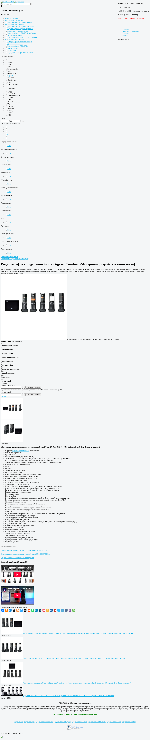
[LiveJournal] (40, 610)
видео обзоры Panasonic (44, 722)
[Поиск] (23, 121)
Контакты (126, 33)
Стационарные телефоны (14, 39)
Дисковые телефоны (15, 44)
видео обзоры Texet (114, 722)
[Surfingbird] (58, 610)
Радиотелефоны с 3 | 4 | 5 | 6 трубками (21, 33)
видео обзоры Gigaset (62, 722)
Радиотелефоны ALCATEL (17, 46)
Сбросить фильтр (11, 18)
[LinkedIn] (36, 610)
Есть (9, 146)
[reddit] (29, 610)
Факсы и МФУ (12, 48)
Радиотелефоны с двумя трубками (20, 29)
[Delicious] (21, 610)
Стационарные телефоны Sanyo (19, 42)
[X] (14, 610)
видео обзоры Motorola (97, 722)
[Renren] (51, 610)
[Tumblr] (66, 610)
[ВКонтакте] (2, 610)
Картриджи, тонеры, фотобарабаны (20, 53)
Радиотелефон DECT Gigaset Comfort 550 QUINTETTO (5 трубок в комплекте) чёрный (74, 658)
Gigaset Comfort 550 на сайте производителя (17, 558)
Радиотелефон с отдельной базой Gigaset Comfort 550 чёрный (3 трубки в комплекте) (78, 633)
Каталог (126, 30)
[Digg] (25, 610)
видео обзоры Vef (129, 722)
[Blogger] (17, 610)
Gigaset (10, 76)
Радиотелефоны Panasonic (15, 24)
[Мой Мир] (10, 610)
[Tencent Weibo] (62, 610)
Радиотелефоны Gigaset (14, 20)
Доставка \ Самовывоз (131, 32)
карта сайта (18, 722)
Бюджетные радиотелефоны (17, 31)
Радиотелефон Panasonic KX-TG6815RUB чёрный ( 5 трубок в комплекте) (68, 696)
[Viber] (70, 610)
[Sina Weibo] (55, 610)
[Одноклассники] (6, 610)
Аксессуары (11, 50)
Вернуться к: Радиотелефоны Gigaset (14, 259)
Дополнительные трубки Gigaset (19, 22)
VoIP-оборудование (14, 35)
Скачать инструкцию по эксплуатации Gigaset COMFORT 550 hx (25, 554)
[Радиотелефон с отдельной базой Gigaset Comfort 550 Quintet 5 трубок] (34, 339)
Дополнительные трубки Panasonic (20, 26)
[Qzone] (47, 610)
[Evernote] (32, 610)
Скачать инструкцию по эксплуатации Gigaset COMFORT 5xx (24, 550)
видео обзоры (29, 722)
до (11, 121)
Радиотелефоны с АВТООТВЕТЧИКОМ (22, 37)
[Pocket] (43, 610)
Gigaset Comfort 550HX (20, 451)
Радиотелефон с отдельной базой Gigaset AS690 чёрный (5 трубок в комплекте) (77, 683)
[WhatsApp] (73, 610)
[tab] (75, 15)
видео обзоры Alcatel (79, 722)
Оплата (125, 35)
